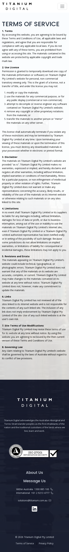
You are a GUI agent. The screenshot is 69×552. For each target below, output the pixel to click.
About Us (34, 472)
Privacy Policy (46, 543)
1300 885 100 (41, 489)
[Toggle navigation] (62, 6)
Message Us (34, 481)
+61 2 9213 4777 (40, 492)
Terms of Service (25, 543)
